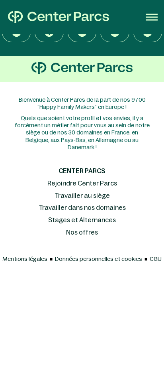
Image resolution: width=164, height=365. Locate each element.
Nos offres (82, 232)
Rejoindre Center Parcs (82, 183)
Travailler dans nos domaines (82, 207)
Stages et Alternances (82, 219)
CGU (156, 259)
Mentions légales (24, 259)
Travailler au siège (82, 195)
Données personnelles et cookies (98, 259)
